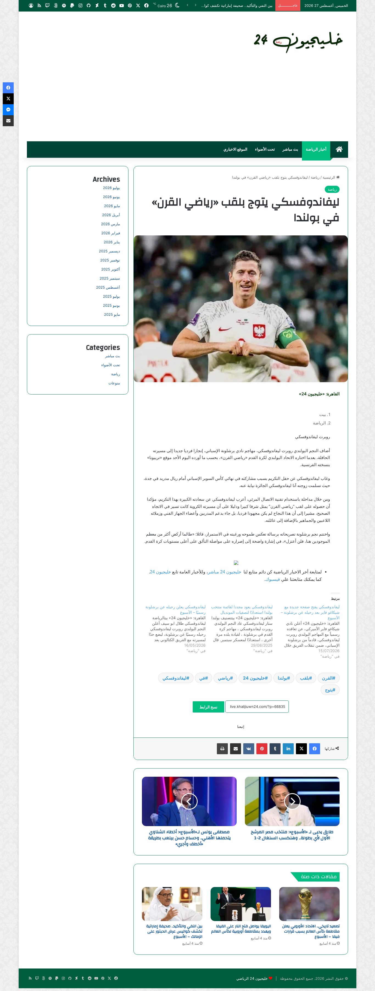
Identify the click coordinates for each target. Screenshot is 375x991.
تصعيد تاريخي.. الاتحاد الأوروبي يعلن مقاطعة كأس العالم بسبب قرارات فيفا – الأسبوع (311, 931)
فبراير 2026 (110, 233)
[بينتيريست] (261, 748)
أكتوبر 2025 (110, 269)
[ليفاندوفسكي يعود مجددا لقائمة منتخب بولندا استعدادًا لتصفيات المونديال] (239, 629)
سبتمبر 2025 (110, 278)
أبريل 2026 (111, 215)
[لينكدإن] (288, 748)
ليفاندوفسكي (174, 678)
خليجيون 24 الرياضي (252, 978)
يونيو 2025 (111, 305)
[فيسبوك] (314, 748)
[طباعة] (222, 748)
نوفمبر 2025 (110, 260)
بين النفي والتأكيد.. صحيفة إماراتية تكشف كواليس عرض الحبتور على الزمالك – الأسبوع (207, 5)
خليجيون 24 (160, 572)
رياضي (224, 678)
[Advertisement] (187, 100)
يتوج (328, 689)
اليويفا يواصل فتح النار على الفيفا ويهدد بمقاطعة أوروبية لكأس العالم (241, 929)
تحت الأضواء (265, 149)
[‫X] (301, 748)
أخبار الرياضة (316, 149)
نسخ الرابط (208, 707)
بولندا (282, 678)
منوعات (114, 383)
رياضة (315, 177)
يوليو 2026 (111, 187)
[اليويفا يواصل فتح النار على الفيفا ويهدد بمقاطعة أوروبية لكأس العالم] (241, 904)
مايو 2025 (112, 314)
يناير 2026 (112, 242)
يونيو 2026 (111, 197)
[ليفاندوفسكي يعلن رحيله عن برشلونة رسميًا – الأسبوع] (171, 629)
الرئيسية (329, 177)
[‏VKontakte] (248, 748)
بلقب (304, 678)
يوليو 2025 (111, 296)
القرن (327, 678)
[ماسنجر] (8, 109)
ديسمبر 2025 (109, 251)
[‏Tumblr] (275, 748)
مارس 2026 (110, 224)
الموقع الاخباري (235, 149)
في (202, 678)
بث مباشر (290, 149)
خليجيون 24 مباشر (224, 572)
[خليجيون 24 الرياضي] (299, 41)
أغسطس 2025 (108, 287)
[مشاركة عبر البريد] (235, 748)
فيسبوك (272, 579)
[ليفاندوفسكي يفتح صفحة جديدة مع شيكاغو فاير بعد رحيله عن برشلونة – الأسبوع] (306, 631)
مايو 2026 (112, 206)
